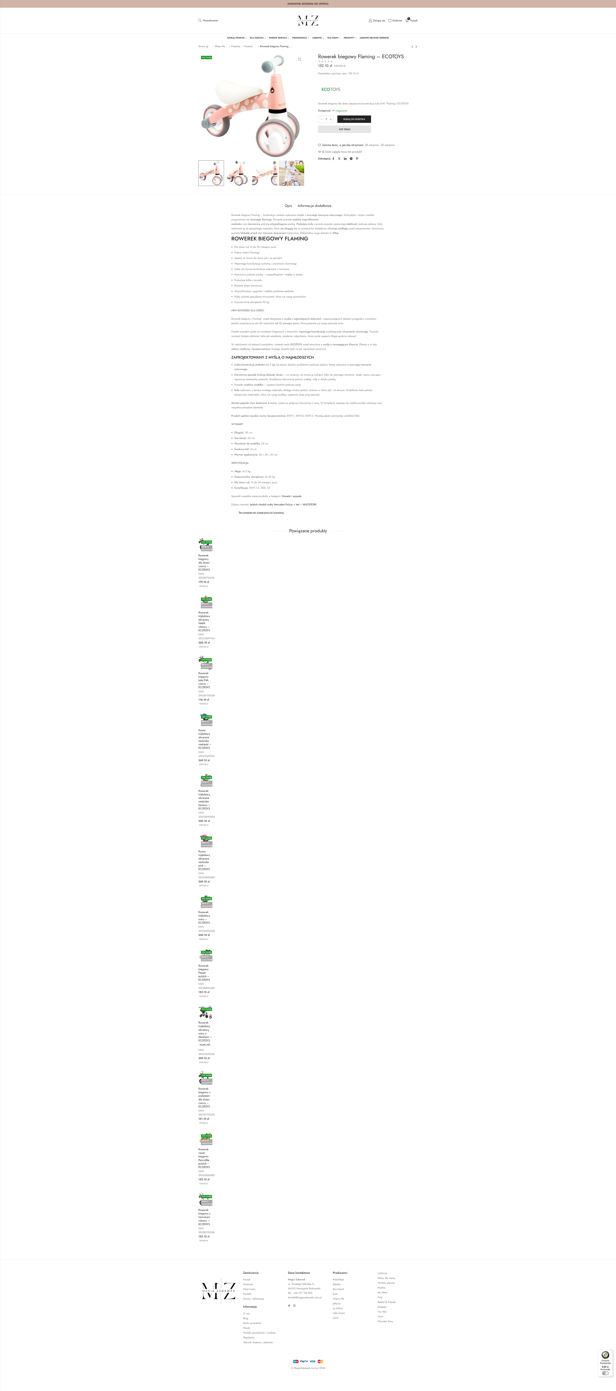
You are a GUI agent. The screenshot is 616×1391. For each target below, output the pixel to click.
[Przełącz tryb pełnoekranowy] (44, 1377)
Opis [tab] (288, 205)
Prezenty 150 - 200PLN (250, 46)
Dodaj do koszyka (354, 119)
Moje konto (249, 1289)
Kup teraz (344, 129)
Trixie (380, 1316)
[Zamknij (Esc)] (63, 1377)
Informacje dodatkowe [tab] (314, 205)
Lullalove (382, 1273)
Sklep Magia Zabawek (221, 46)
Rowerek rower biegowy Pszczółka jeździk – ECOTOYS (204, 1158)
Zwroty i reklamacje (253, 1299)
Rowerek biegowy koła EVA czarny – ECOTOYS (204, 680)
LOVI (335, 1318)
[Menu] (611, 1351)
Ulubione (248, 1284)
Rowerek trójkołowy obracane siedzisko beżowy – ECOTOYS (204, 799)
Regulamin (248, 1337)
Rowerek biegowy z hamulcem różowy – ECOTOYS (204, 1217)
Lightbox (299, 59)
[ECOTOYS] (331, 89)
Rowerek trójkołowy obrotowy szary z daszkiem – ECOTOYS (205, 1031)
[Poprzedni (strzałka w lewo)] (38, 1384)
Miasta (246, 1328)
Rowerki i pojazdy (291, 496)
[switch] (605, 1373)
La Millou (338, 1308)
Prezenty (235, 46)
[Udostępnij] (54, 1377)
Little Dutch (339, 1313)
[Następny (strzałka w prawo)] (52, 1384)
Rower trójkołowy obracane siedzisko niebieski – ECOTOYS (204, 739)
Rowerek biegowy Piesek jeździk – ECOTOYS (204, 973)
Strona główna (204, 46)
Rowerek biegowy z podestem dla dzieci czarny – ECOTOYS (204, 1097)
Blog (245, 1318)
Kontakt (247, 1294)
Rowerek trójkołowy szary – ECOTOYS (204, 917)
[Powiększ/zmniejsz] (35, 1377)
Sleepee (382, 1307)
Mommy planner (386, 1283)
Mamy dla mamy (386, 1278)
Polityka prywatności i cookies (259, 1333)
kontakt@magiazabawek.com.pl (305, 1297)
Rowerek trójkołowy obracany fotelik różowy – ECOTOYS (204, 621)
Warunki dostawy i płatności (258, 1342)
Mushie (381, 1287)
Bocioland (338, 1289)
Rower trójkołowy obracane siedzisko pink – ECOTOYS (204, 860)
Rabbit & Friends (387, 1302)
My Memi (383, 1292)
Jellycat (336, 1303)
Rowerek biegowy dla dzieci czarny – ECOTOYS (204, 562)
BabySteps (338, 1279)
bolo (335, 1294)
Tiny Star (382, 1312)
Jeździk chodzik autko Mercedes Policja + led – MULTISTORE (283, 504)
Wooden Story (385, 1321)
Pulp (380, 1297)
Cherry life (338, 1299)
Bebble (336, 1284)
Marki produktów (252, 1323)
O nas (246, 1313)
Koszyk (246, 1279)
